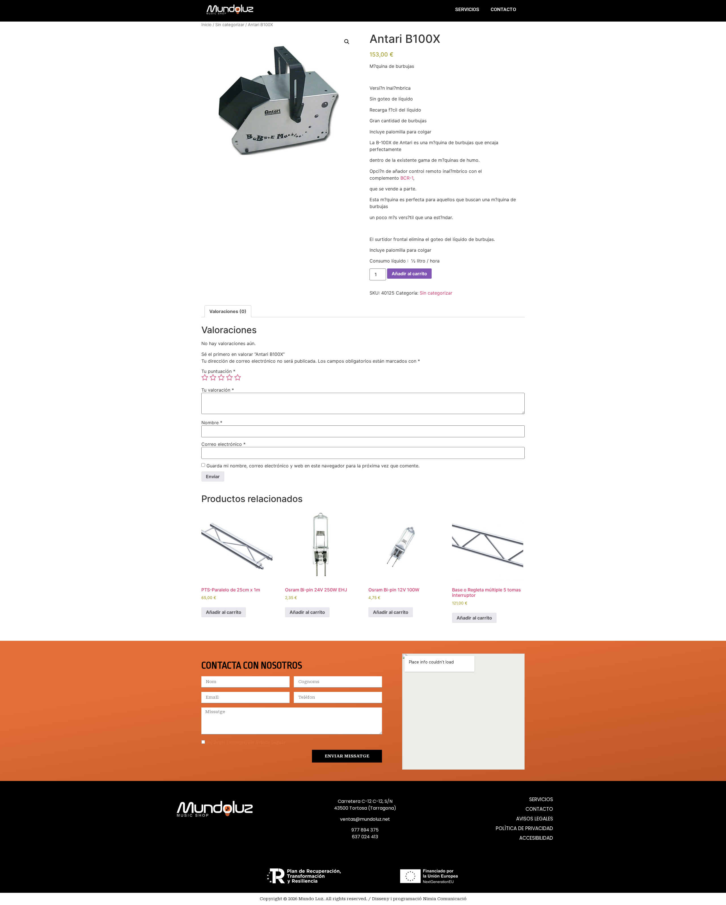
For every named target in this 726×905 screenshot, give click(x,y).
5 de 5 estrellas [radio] (237, 377)
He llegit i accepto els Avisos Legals (245, 742)
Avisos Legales (534, 818)
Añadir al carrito (409, 273)
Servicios (467, 9)
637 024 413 (365, 836)
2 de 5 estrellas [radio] (213, 377)
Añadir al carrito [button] (223, 612)
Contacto (503, 9)
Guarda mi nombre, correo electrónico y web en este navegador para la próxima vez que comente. (312, 465)
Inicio (206, 24)
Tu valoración (217, 390)
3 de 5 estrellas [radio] (221, 377)
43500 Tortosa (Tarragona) (365, 808)
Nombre (211, 422)
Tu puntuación (218, 371)
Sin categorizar (229, 24)
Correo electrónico (223, 444)
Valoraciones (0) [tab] (227, 311)
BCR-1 (406, 178)
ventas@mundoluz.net (365, 819)
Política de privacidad (524, 828)
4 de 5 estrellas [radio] (229, 377)
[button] (347, 42)
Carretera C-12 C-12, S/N (365, 801)
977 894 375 (365, 830)
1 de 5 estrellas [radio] (204, 377)
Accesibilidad (536, 838)
